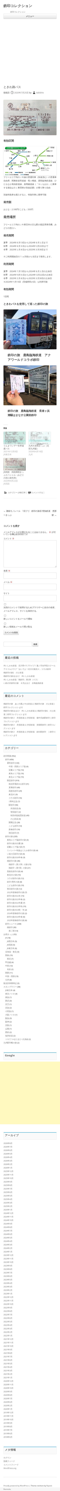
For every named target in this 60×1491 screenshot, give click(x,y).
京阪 (7, 1025)
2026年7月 (7, 1146)
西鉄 (7, 1032)
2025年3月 (7, 1202)
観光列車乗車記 (10, 983)
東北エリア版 (14, 777)
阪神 (7, 1021)
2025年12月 (8, 1171)
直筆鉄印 (12, 787)
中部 (7, 965)
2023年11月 (8, 1258)
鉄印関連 (7, 756)
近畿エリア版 (14, 770)
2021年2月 (7, 1374)
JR (6, 937)
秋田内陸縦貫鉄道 (18, 815)
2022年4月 (7, 1325)
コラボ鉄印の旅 (13, 878)
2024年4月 (7, 1241)
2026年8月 (7, 1143)
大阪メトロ (10, 1014)
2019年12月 (8, 1412)
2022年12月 (8, 1297)
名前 (6, 570)
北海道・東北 (11, 951)
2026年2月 (7, 1164)
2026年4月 (7, 1157)
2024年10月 (8, 1220)
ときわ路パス (12, 87)
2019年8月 (7, 1426)
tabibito (40, 92)
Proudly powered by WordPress (16, 1485)
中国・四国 (10, 976)
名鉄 (9, 969)
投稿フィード (9, 1461)
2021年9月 (7, 1349)
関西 (7, 972)
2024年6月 (7, 1234)
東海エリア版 (14, 773)
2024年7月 (7, 1230)
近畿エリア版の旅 (14, 847)
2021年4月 (7, 1367)
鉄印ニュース (11, 923)
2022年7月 (7, 1314)
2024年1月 (7, 1251)
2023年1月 (7, 1293)
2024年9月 (7, 1223)
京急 (7, 1007)
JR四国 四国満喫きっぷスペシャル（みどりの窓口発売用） (13, 475)
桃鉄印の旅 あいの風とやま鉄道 (17, 703)
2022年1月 (7, 1335)
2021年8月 (7, 1353)
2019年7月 (7, 1430)
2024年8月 (7, 1227)
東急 (7, 997)
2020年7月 (7, 1398)
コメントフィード (11, 1464)
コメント (8, 538)
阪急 (7, 1018)
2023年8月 (7, 1269)
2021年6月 (7, 1360)
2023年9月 (7, 1265)
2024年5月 (7, 1237)
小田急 (8, 1011)
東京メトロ (10, 993)
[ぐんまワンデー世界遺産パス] (14, 438)
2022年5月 (7, 1321)
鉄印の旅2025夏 (14, 843)
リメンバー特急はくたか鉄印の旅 (21, 850)
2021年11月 (8, 1342)
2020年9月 (7, 1391)
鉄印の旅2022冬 (14, 895)
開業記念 (12, 822)
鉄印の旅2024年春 (14, 916)
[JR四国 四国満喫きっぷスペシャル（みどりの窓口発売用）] (14, 464)
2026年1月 (7, 1167)
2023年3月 (7, 1286)
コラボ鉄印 (13, 798)
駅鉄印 (11, 805)
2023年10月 (8, 1262)
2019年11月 (8, 1416)
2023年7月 (7, 1272)
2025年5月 (7, 1195)
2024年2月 (7, 1248)
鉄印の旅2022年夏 (14, 902)
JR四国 (9, 944)
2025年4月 (7, 1199)
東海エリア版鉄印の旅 (16, 840)
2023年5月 (7, 1279)
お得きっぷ (8, 934)
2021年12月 (8, 1339)
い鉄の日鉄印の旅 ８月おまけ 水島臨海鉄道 (23, 683)
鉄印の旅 (9, 836)
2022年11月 (8, 1300)
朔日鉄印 (12, 833)
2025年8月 (7, 1185)
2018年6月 (7, 1437)
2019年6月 (7, 1433)
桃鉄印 (10, 927)
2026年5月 (7, 1153)
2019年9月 (7, 1423)
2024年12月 (8, 1213)
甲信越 (8, 962)
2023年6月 (7, 1276)
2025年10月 (8, 1178)
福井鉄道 (9, 1035)
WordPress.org (9, 1468)
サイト (6, 593)
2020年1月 (7, 1409)
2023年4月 (7, 1283)
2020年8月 (7, 1395)
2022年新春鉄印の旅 (15, 892)
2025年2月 (7, 1206)
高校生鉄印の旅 (13, 871)
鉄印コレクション (17, 5)
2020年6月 (7, 1402)
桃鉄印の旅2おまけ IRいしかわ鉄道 (19, 676)
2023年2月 (7, 1290)
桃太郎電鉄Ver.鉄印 (17, 784)
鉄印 (7, 759)
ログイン (7, 1457)
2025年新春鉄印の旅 (15, 920)
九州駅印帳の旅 (10, 1042)
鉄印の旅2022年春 (14, 899)
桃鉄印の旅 (11, 861)
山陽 (7, 1028)
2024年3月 (7, 1244)
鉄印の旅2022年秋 (14, 906)
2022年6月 (7, 1318)
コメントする (37, 492)
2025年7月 (7, 1188)
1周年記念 (13, 801)
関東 (7, 955)
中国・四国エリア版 (17, 766)
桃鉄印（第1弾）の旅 (18, 868)
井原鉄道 (14, 808)
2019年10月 (8, 1419)
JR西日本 (10, 941)
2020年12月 (8, 1381)
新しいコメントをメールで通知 (17, 618)
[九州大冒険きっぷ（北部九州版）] (40, 438)
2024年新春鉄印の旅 (15, 913)
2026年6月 (7, 1150)
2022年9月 (7, 1307)
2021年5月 (7, 1363)
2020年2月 (7, 1405)
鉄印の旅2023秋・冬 (15, 909)
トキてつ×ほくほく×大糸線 (16, 1039)
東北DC (12, 794)
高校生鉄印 (13, 791)
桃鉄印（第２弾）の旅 (18, 864)
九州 (7, 979)
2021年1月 (7, 1377)
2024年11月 (8, 1216)
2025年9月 (7, 1181)
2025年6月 (7, 1192)
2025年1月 (7, 1209)
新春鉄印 (12, 829)
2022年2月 (7, 1332)
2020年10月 (8, 1388)
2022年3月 (7, 1328)
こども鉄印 (13, 826)
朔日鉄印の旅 (12, 888)
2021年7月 (7, 1356)
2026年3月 (7, 1160)
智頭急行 (14, 812)
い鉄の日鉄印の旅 (14, 854)
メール (7, 582)
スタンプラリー (10, 986)
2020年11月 (8, 1384)
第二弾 (11, 930)
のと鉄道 (14, 819)
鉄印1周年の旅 (13, 881)
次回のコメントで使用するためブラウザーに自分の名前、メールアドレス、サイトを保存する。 (30, 609)
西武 (9, 958)
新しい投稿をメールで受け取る (17, 626)
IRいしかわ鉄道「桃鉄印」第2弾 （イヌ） (21, 679)
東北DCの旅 (12, 875)
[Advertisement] (30, 50)
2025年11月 (8, 1174)
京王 (7, 1004)
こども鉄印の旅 (13, 885)
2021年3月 (7, 1370)
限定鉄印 (11, 780)
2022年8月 (7, 1311)
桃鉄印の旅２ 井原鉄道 (13, 717)
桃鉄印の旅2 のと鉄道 (13, 672)
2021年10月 (8, 1346)
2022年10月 (8, 1304)
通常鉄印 (11, 763)
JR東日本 (22, 492)
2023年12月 (8, 1255)
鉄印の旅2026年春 (14, 857)
